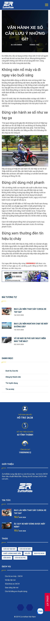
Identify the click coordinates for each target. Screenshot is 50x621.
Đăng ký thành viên (13, 377)
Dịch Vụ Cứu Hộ (12, 371)
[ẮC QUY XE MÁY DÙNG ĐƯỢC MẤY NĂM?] (7, 527)
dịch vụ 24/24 (39, 553)
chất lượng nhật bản (12, 553)
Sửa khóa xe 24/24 (12, 584)
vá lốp (27, 553)
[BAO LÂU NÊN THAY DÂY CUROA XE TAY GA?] (7, 312)
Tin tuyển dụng (12, 383)
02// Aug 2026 (19, 344)
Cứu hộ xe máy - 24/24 (13, 576)
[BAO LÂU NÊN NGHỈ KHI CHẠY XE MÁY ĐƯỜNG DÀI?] (7, 327)
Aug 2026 (20, 517)
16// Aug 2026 (19, 315)
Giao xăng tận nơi (11, 588)
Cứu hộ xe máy (25, 549)
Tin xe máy (10, 389)
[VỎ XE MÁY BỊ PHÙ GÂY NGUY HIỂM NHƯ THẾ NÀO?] (7, 342)
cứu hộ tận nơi (9, 549)
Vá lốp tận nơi (10, 580)
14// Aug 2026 (19, 330)
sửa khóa (7, 558)
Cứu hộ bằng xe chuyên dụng (16, 591)
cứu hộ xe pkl (20, 558)
